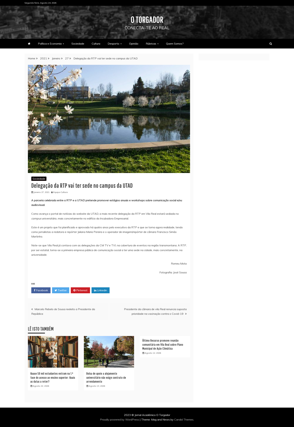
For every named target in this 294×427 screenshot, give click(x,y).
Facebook (41, 290)
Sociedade (77, 43)
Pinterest (81, 290)
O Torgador (147, 19)
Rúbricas (151, 43)
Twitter (62, 290)
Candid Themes (183, 419)
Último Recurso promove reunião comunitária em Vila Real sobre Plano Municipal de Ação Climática (162, 344)
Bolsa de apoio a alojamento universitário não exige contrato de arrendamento (106, 377)
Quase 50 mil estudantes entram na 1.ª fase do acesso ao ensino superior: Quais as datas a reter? (52, 377)
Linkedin (101, 290)
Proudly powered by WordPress (120, 419)
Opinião (133, 43)
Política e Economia (50, 43)
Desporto (113, 43)
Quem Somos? (175, 43)
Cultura (96, 43)
